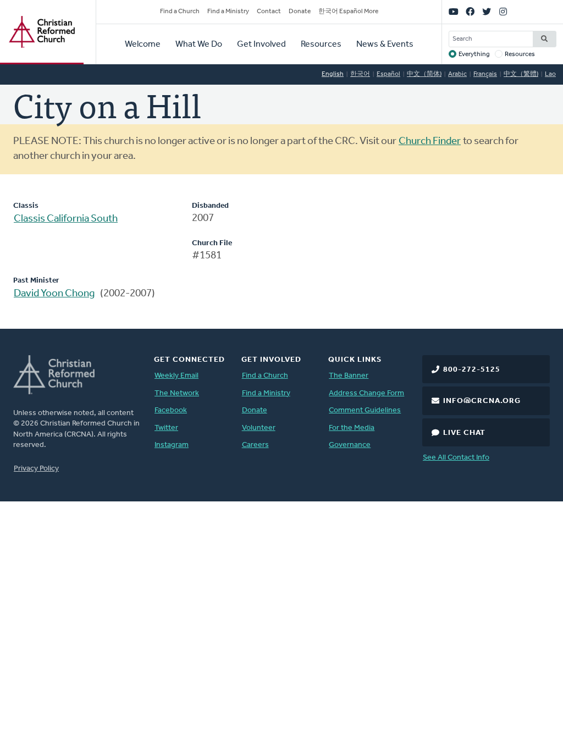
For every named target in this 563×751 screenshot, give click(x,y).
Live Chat (464, 433)
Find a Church (180, 11)
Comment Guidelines (365, 410)
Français (485, 74)
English (333, 74)
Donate (300, 11)
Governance (350, 445)
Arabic (457, 74)
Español (388, 74)
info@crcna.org (482, 401)
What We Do (198, 44)
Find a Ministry (228, 11)
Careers (255, 445)
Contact (269, 11)
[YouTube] (454, 12)
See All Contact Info (456, 458)
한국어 (360, 74)
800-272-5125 (471, 370)
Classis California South (66, 219)
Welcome (143, 44)
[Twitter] (487, 12)
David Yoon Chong (54, 294)
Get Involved (261, 44)
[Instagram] (503, 12)
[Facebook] (470, 12)
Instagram (171, 445)
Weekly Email (176, 376)
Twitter (166, 428)
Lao (550, 74)
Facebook (170, 410)
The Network (176, 393)
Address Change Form (366, 393)
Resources (321, 44)
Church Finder (430, 141)
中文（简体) (424, 74)
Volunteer (258, 428)
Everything (474, 54)
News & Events (384, 44)
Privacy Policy (36, 469)
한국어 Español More (348, 11)
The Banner (348, 376)
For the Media (351, 428)
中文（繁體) (521, 74)
